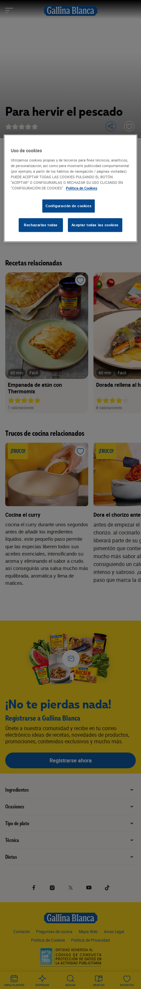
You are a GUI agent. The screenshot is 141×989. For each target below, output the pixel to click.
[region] (71, 188)
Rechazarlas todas (41, 224)
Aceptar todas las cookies (95, 224)
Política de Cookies (81, 187)
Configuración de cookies (68, 205)
